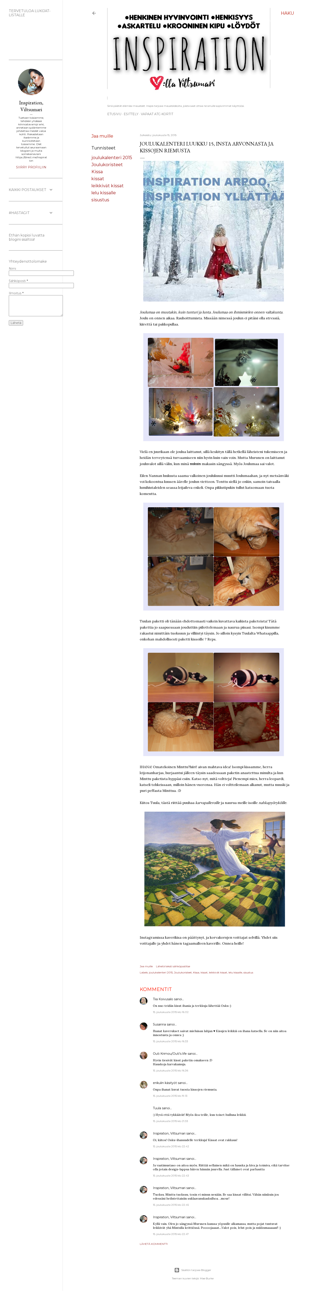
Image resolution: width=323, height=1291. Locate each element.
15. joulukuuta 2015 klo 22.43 (171, 1175)
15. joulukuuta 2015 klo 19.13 (170, 1095)
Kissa (97, 171)
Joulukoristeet (107, 164)
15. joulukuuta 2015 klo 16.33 (170, 1041)
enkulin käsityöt (165, 1083)
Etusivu (114, 114)
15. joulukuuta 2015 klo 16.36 (170, 1070)
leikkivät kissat (107, 185)
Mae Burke (207, 1278)
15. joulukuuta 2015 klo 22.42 (171, 1146)
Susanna (159, 1024)
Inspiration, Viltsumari (169, 1133)
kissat (97, 178)
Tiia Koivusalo (163, 999)
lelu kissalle (103, 192)
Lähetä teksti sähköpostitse (173, 966)
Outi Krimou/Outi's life (170, 1054)
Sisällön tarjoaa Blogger (196, 1270)
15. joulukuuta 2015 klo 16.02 (171, 1012)
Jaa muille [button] (102, 136)
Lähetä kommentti (154, 1244)
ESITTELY (131, 114)
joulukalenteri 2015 (111, 157)
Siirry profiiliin (31, 167)
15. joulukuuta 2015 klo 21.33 (170, 1121)
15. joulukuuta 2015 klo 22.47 (171, 1234)
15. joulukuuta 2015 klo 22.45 (171, 1204)
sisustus (100, 199)
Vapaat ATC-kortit (157, 114)
